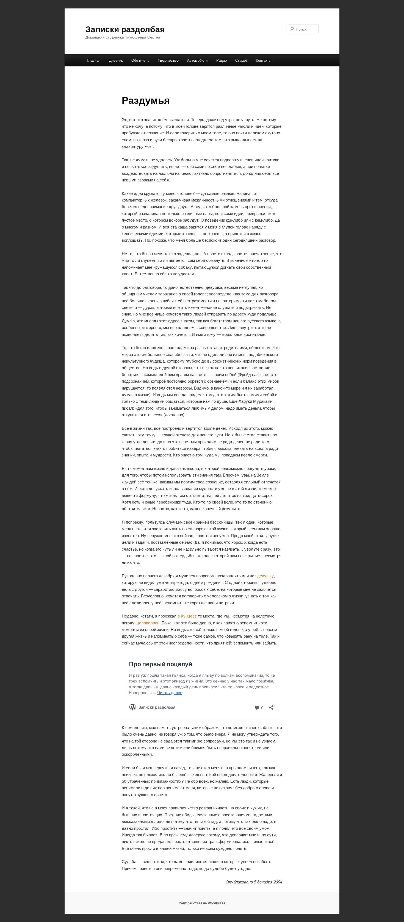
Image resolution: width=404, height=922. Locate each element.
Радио (221, 60)
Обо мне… (140, 60)
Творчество (168, 60)
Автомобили (197, 60)
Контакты (263, 60)
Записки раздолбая (125, 29)
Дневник (116, 60)
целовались (148, 622)
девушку (265, 575)
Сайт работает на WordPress (202, 903)
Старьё (241, 60)
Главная (93, 60)
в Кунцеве (187, 616)
